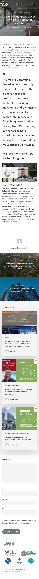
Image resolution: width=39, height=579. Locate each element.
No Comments (28, 27)
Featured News (16, 12)
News (27, 12)
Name (5, 490)
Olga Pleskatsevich (14, 27)
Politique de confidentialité (11, 571)
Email (5, 499)
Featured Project (20, 433)
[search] (35, 2)
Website (5, 509)
